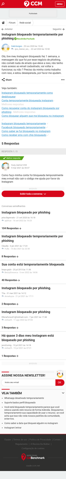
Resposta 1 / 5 (9, 151)
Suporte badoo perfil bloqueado (20, 402)
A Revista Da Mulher (40, 444)
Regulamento (21, 444)
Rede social (25, 22)
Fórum (12, 22)
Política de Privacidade (40, 439)
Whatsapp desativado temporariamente (24, 398)
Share (9, 80)
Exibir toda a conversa (31, 194)
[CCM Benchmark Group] (33, 457)
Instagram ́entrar (12, 427)
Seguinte (57, 29)
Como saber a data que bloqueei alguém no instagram (31, 423)
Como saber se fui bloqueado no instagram (26, 131)
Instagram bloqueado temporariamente (24, 123)
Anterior (9, 29)
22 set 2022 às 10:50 (40, 49)
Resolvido (21, 39)
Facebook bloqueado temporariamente (23, 127)
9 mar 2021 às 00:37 (20, 168)
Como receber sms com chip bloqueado (24, 135)
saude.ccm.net (33, 465)
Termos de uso (20, 439)
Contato (57, 439)
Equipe (7, 439)
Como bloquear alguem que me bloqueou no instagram (33, 115)
